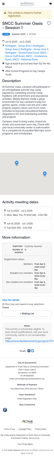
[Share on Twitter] (32, 351)
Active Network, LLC (16, 450)
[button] (49, 23)
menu (3, 3)
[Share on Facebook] (29, 351)
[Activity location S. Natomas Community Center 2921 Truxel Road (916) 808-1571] (17, 161)
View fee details (10, 300)
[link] (18, 45)
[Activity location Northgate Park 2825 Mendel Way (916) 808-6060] (45, 172)
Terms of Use (34, 438)
